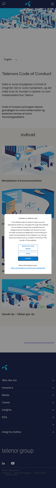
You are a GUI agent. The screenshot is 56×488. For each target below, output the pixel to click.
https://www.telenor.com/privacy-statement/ (28, 268)
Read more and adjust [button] (28, 247)
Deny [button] (28, 253)
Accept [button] (28, 258)
